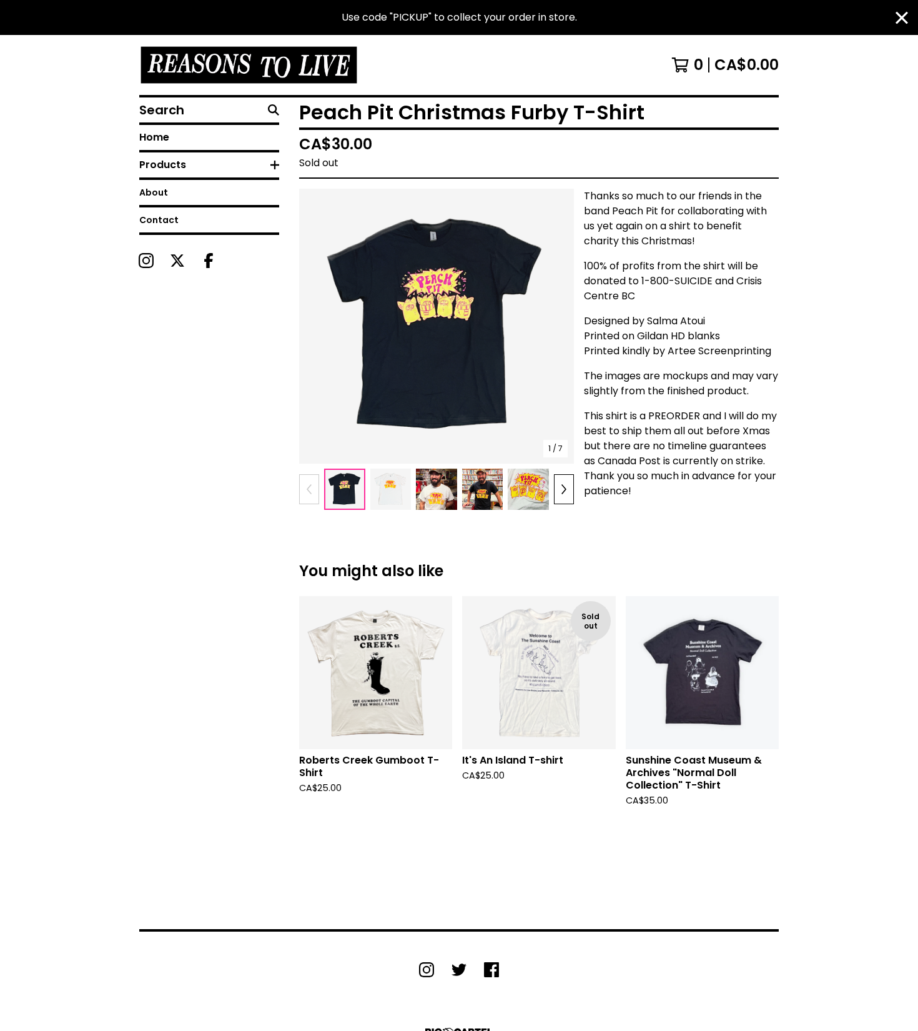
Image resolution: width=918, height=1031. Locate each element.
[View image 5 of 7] (528, 489)
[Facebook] (208, 260)
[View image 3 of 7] (436, 489)
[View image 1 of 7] (344, 489)
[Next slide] (556, 326)
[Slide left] (309, 489)
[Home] (248, 65)
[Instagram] (146, 260)
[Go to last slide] (317, 326)
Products (162, 164)
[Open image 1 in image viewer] (436, 326)
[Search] (273, 109)
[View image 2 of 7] (391, 489)
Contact (159, 220)
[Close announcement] (902, 18)
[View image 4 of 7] (482, 489)
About (153, 192)
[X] (177, 260)
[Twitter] (459, 970)
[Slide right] (564, 489)
